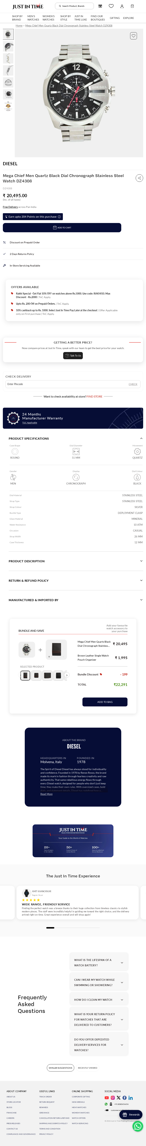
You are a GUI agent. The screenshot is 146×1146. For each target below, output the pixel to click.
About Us (11, 1097)
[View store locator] (100, 6)
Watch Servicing (80, 1123)
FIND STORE (94, 396)
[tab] (25, 676)
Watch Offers (78, 1118)
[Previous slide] (18, 93)
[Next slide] (140, 93)
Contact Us (12, 1129)
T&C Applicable (29, 422)
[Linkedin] (131, 1098)
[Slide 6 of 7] (8, 94)
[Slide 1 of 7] (8, 34)
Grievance (44, 1113)
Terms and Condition (49, 1129)
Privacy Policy (46, 1134)
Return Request (46, 1102)
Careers (10, 1118)
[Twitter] (118, 1097)
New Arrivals (78, 1102)
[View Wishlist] (111, 6)
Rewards (43, 1107)
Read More (46, 794)
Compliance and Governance (21, 1134)
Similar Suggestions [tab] (60, 1067)
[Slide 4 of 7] (8, 70)
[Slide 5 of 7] (8, 82)
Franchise (12, 1113)
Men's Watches (79, 1107)
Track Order (45, 1097)
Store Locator (14, 1102)
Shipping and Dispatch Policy (53, 1123)
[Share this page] (139, 178)
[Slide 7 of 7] (8, 106)
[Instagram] (113, 1098)
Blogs (9, 1107)
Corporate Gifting (81, 1097)
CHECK (133, 384)
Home (19, 25)
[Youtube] (107, 1098)
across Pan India (19, 206)
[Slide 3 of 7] (8, 58)
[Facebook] (124, 1098)
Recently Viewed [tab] (87, 1067)
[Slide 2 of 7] (8, 46)
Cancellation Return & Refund (54, 1118)
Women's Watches (80, 1113)
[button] (133, 35)
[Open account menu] (122, 6)
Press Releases (13, 1123)
